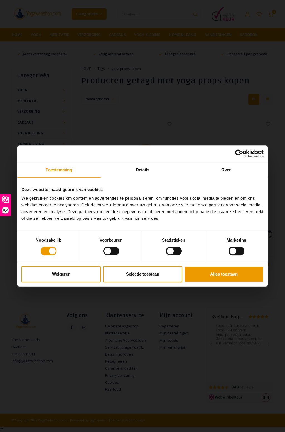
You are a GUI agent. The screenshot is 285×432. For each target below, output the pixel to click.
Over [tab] (226, 169)
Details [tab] (142, 169)
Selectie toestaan (142, 274)
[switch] (111, 251)
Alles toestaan (224, 274)
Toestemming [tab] (59, 169)
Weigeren (61, 274)
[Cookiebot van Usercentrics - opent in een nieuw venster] (239, 153)
